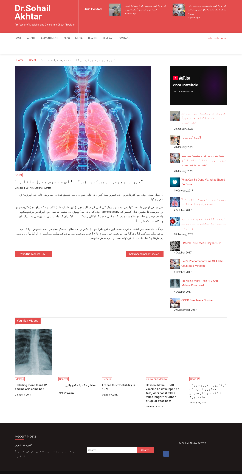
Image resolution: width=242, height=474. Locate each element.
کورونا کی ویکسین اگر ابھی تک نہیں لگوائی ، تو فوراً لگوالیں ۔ (46, 454)
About (31, 38)
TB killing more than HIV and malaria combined (31, 387)
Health (92, 38)
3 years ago (127, 13)
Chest (18, 175)
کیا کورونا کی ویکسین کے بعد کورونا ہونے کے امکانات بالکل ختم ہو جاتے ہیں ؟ (206, 9)
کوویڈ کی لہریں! (23, 445)
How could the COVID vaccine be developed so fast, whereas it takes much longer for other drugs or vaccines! (162, 393)
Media (79, 38)
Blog (67, 38)
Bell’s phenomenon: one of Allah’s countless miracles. (146, 254)
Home (18, 38)
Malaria (20, 379)
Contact (124, 38)
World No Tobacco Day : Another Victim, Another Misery (36, 254)
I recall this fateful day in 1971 (118, 387)
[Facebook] (166, 454)
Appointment (49, 38)
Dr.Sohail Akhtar (33, 12)
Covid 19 (195, 379)
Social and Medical (157, 379)
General (108, 38)
